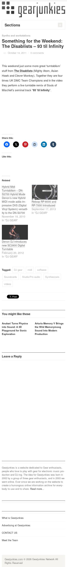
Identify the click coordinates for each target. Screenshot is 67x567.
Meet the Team (10, 540)
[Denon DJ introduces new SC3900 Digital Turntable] (15, 232)
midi (30, 269)
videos (7, 284)
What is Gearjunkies (13, 518)
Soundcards (10, 277)
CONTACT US (9, 532)
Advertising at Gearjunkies (16, 525)
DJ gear (18, 269)
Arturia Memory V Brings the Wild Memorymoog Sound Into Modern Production (49, 329)
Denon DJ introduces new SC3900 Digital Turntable (14, 245)
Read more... (37, 489)
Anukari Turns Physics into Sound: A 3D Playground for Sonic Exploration (15, 329)
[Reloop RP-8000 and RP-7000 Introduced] (45, 192)
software (41, 269)
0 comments (37, 53)
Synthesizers (52, 277)
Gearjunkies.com (14, 559)
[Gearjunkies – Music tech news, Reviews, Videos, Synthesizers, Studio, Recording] (33, 9)
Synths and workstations (16, 35)
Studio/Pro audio (31, 277)
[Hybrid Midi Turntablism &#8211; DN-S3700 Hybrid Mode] (17, 203)
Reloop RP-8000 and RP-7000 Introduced (44, 203)
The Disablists (23, 71)
